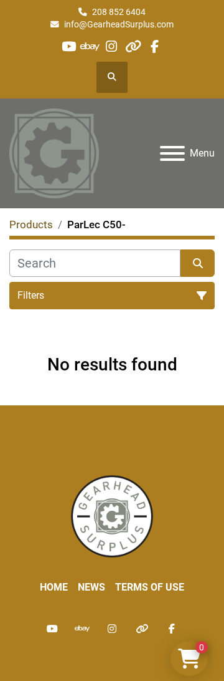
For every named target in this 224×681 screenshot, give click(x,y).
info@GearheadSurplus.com (119, 24)
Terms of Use (149, 587)
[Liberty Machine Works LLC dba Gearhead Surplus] (112, 515)
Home (54, 587)
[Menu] (172, 153)
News (91, 587)
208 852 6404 (119, 12)
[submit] (197, 263)
